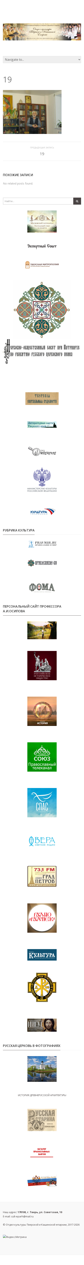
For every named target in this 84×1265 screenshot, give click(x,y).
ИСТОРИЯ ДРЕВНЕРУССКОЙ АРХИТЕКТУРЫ (42, 1095)
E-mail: (18, 1216)
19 (42, 153)
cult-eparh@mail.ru (22, 1216)
